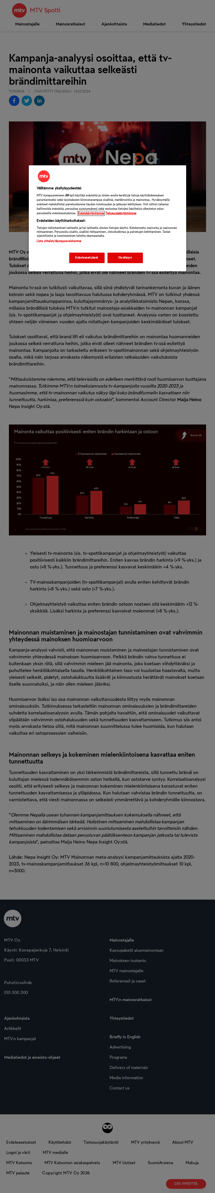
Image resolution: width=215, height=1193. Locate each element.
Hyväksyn (125, 258)
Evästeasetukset (86, 258)
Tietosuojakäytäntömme (120, 214)
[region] (107, 218)
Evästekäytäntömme (91, 214)
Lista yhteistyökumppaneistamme (59, 241)
